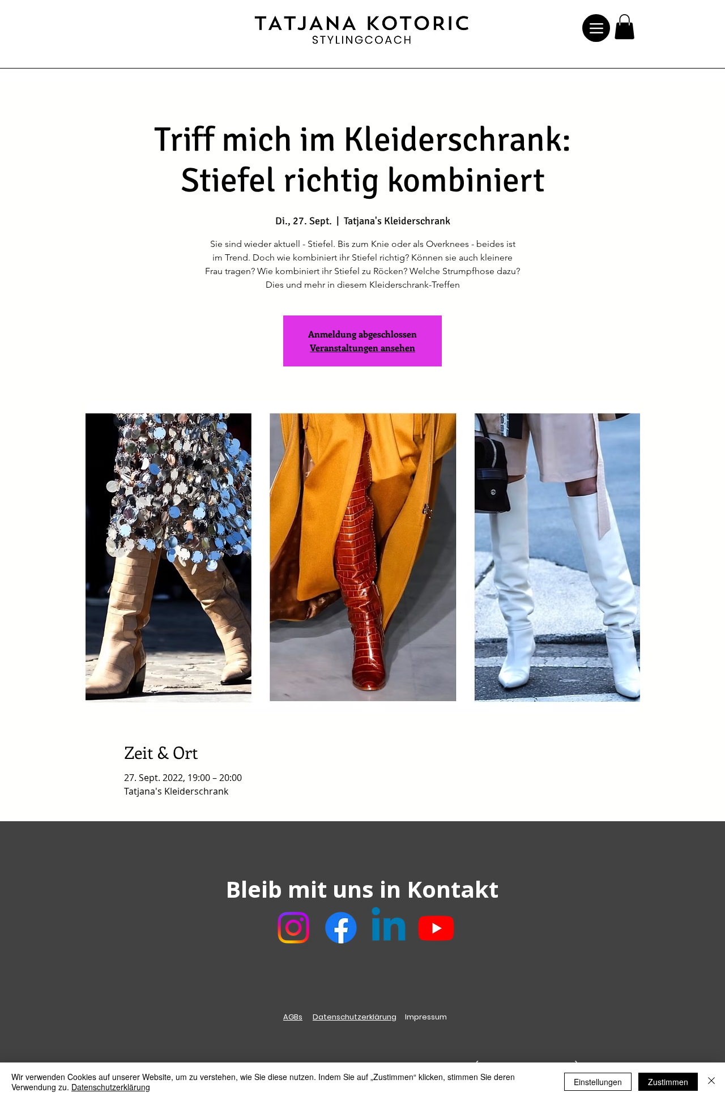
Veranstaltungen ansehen (362, 347)
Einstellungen (598, 1081)
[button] (624, 26)
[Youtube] (436, 928)
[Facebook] (341, 928)
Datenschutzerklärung (354, 1017)
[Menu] (596, 28)
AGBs (292, 1017)
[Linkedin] (389, 928)
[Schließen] (711, 1082)
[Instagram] (293, 928)
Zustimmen (668, 1081)
